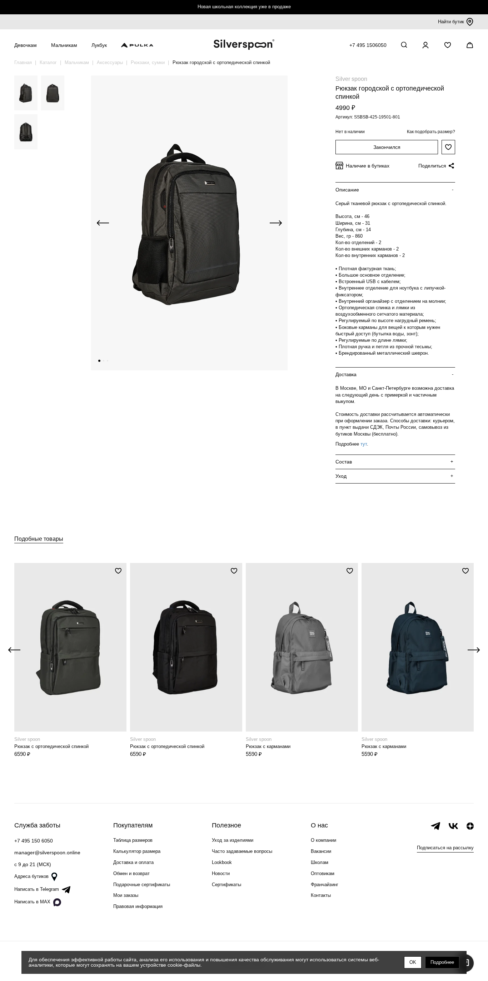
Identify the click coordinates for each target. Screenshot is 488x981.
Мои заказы (125, 895)
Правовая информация (138, 906)
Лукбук (99, 45)
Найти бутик (451, 21)
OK (412, 962)
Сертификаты (226, 884)
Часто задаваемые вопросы (242, 851)
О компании (323, 840)
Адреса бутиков (31, 876)
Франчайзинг (324, 884)
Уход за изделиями (232, 840)
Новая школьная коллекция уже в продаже (244, 6)
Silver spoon (351, 79)
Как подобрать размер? (431, 131)
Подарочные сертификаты (141, 884)
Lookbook (222, 862)
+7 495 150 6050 (33, 841)
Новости (221, 873)
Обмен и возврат (131, 873)
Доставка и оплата (133, 862)
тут (363, 444)
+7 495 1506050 (368, 45)
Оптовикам (322, 873)
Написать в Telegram (36, 889)
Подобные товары (38, 539)
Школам (319, 862)
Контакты (321, 895)
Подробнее (442, 962)
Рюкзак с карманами (268, 746)
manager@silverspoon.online (47, 852)
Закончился (386, 147)
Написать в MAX (32, 901)
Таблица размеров (133, 840)
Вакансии (321, 851)
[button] (99, 361)
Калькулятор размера (136, 851)
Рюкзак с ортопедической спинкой (51, 746)
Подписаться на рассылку (445, 847)
